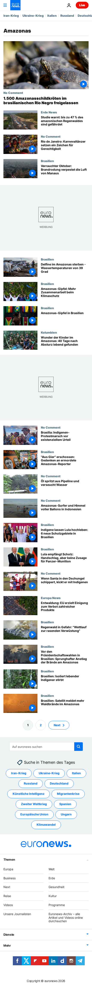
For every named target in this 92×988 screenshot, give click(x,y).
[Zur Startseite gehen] (15, 5)
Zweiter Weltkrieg (34, 804)
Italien (52, 15)
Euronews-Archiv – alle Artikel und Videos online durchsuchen (66, 917)
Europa (8, 869)
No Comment (13, 92)
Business (9, 878)
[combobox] (46, 746)
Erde (52, 878)
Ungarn (66, 814)
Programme (57, 905)
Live (82, 5)
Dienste (8, 934)
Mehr (7, 945)
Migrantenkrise (68, 793)
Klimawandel (46, 824)
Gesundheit (56, 887)
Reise (7, 896)
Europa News (51, 597)
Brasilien (47, 161)
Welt (52, 869)
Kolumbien (49, 332)
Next (57, 725)
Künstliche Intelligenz (29, 793)
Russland (67, 15)
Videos (8, 905)
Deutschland (59, 783)
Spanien (65, 804)
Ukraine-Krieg (33, 15)
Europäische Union (34, 814)
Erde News (49, 112)
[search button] (78, 746)
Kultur (53, 896)
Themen (9, 859)
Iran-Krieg (11, 15)
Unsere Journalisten (17, 914)
